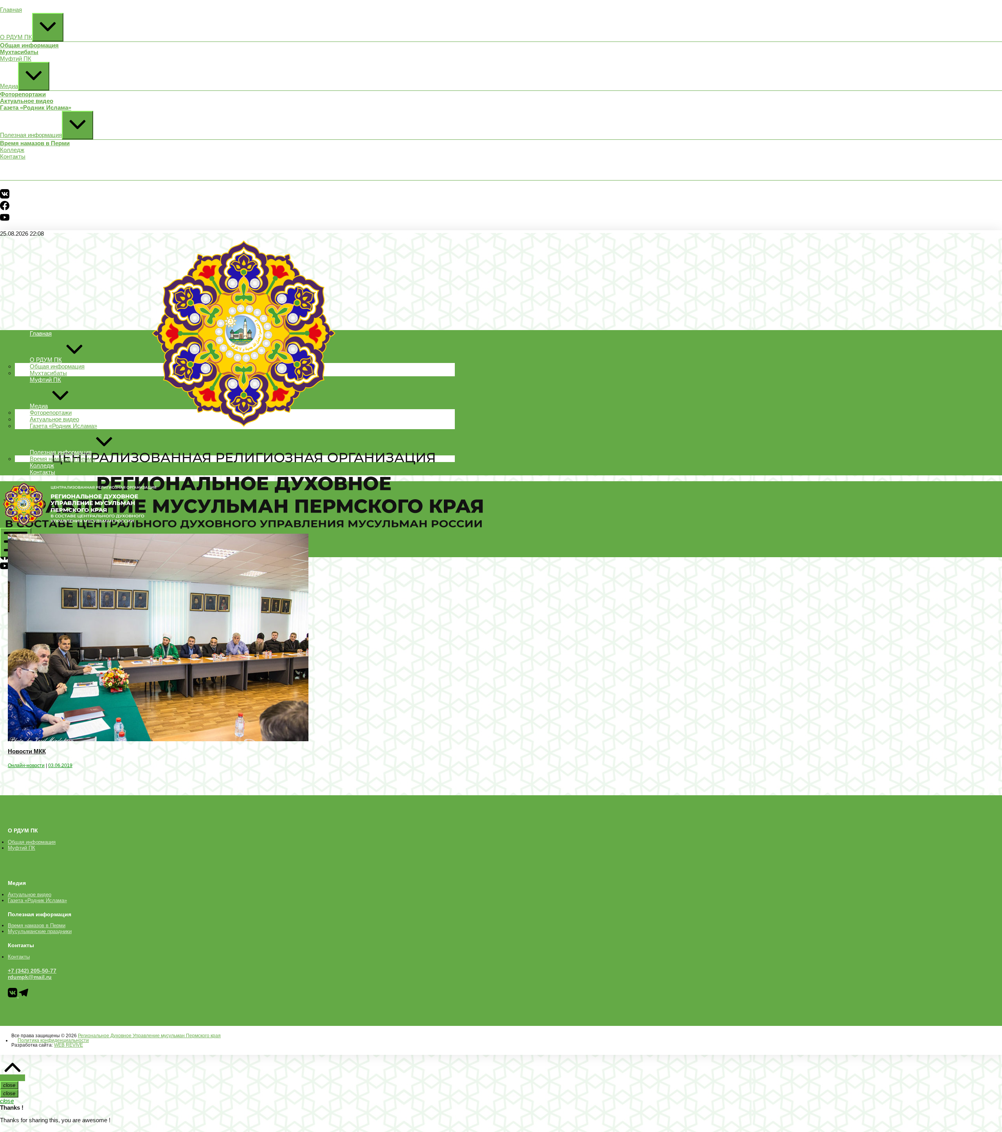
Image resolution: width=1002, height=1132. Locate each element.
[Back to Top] (12, 1077)
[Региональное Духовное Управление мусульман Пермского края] (78, 524)
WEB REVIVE (68, 1045)
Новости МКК (27, 751)
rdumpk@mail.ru (30, 977)
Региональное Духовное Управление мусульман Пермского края (149, 1035)
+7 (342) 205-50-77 (32, 971)
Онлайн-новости (26, 765)
